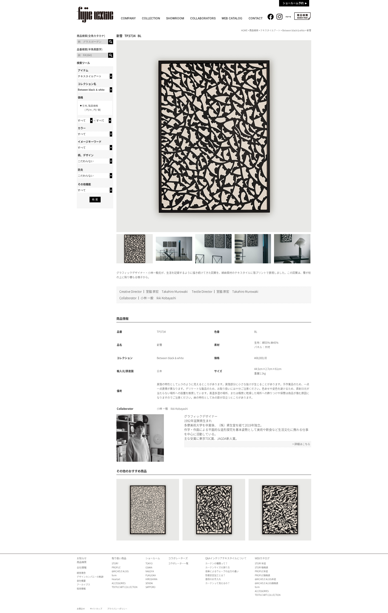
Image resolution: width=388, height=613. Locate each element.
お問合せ (81, 609)
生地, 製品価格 (91, 108)
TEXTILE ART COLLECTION (124, 587)
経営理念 (81, 573)
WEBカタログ (262, 558)
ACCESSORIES (118, 583)
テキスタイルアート (270, 30)
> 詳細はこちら (301, 444)
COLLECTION (151, 18)
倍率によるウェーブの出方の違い (222, 571)
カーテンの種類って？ (216, 563)
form (114, 575)
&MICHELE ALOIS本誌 (265, 579)
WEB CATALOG (232, 18)
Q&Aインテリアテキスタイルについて (226, 558)
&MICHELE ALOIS (120, 571)
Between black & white (293, 30)
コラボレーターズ (178, 558)
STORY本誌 (260, 563)
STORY (115, 563)
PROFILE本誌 (261, 571)
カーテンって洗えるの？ (217, 583)
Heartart (116, 579)
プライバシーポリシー (117, 609)
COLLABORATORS (203, 18)
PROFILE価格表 (262, 575)
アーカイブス (83, 585)
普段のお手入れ (213, 579)
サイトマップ (96, 609)
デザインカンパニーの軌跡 (90, 577)
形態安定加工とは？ (215, 575)
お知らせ (81, 558)
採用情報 (81, 589)
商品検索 (302, 16)
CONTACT (256, 18)
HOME (244, 30)
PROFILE (116, 567)
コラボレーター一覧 (178, 563)
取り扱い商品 (119, 558)
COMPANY (128, 18)
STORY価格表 (261, 567)
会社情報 (81, 567)
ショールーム (153, 558)
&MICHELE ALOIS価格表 (266, 583)
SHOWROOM (175, 18)
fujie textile (95, 14)
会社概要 (81, 581)
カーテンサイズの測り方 (217, 567)
